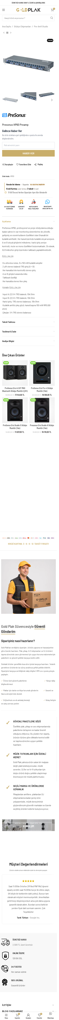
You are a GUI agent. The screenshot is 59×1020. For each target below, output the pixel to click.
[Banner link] (28, 825)
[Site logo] (28, 9)
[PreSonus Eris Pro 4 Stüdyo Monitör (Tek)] (42, 373)
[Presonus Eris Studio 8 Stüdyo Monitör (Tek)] (42, 410)
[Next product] (10, 33)
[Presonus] (14, 116)
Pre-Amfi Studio (41, 26)
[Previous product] (4, 33)
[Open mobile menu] (3, 10)
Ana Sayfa (6, 26)
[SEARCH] (52, 18)
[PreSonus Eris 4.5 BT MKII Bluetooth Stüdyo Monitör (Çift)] (15, 373)
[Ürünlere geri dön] (7, 33)
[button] (5, 63)
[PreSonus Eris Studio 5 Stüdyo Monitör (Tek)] (15, 410)
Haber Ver (28, 153)
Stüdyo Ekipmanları (22, 26)
